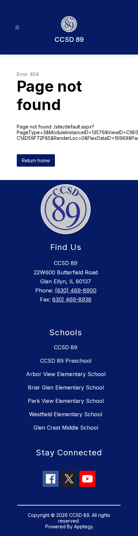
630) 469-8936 (71, 299)
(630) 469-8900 (75, 290)
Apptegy (83, 526)
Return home (36, 160)
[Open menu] (17, 27)
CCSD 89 (65, 347)
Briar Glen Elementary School (66, 387)
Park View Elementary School (66, 400)
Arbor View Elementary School (66, 374)
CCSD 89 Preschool (65, 360)
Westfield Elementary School (65, 414)
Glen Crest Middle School (65, 427)
